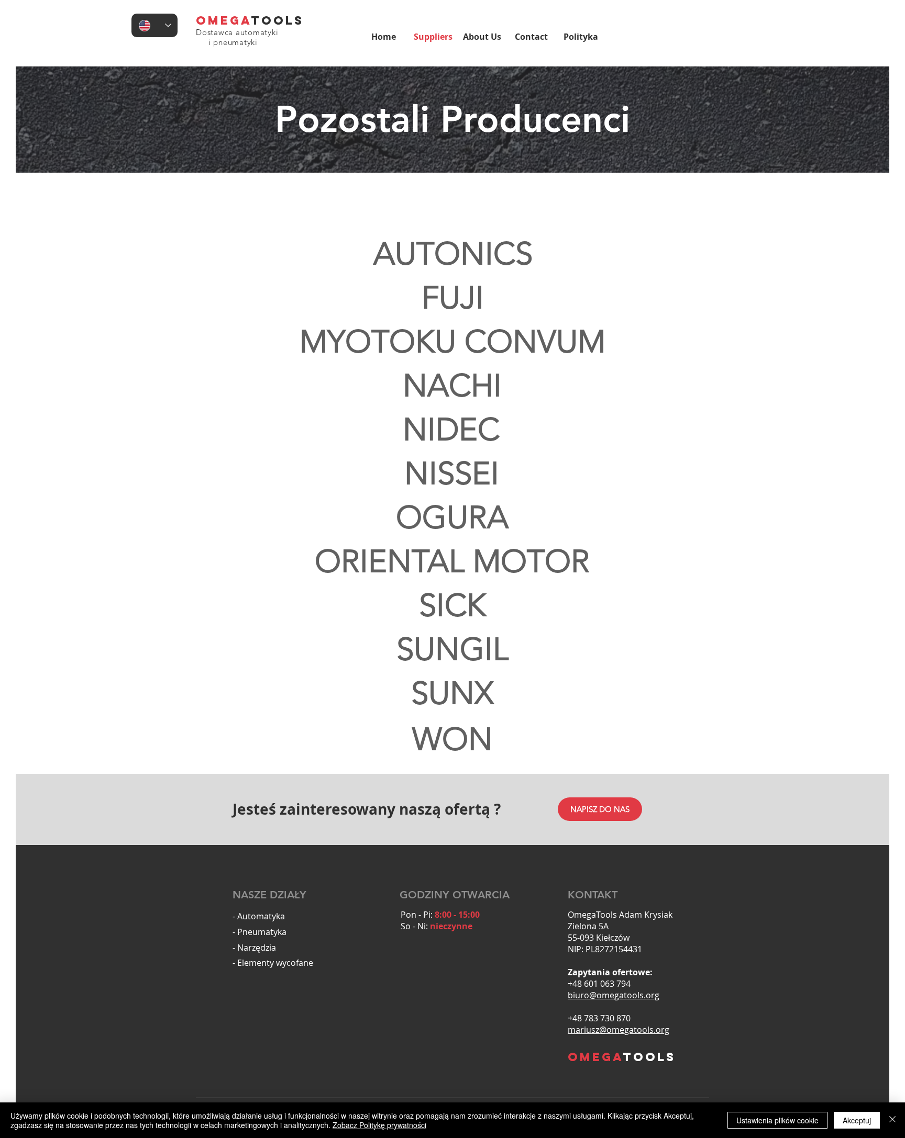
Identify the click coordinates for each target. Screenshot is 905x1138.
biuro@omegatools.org (613, 995)
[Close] (892, 1120)
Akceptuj (857, 1120)
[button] (452, 298)
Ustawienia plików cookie (777, 1120)
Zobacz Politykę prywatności (379, 1125)
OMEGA (223, 20)
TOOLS (277, 20)
